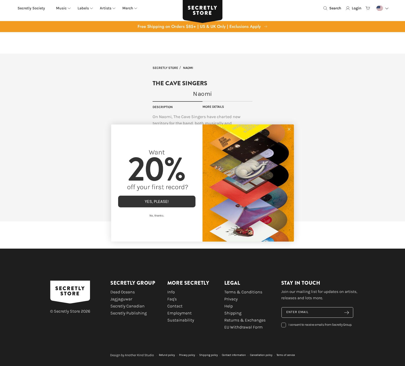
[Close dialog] (289, 129)
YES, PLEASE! (157, 201)
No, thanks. (157, 215)
